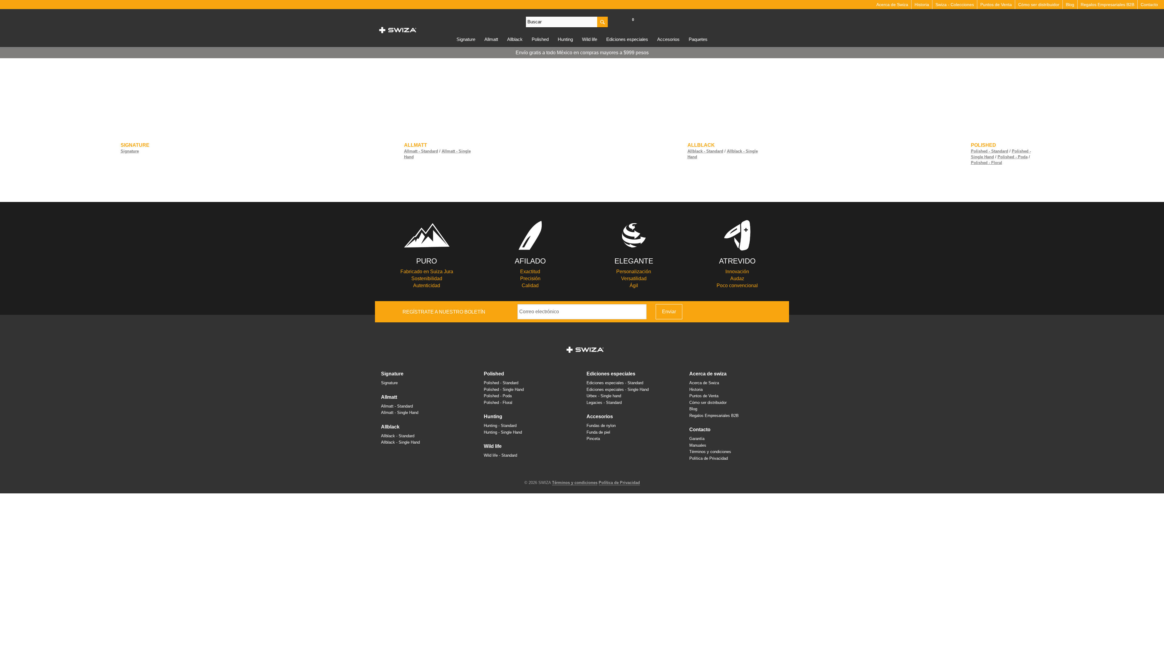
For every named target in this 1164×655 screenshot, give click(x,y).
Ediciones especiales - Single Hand (618, 389)
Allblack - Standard (705, 151)
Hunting (565, 39)
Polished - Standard (989, 151)
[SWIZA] (397, 29)
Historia (922, 4)
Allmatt (491, 39)
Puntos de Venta (996, 4)
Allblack (515, 39)
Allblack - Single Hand (400, 442)
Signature (466, 39)
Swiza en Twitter (770, 311)
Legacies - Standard (604, 402)
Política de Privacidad (708, 458)
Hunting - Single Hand (503, 432)
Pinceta (593, 438)
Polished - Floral (986, 162)
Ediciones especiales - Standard (615, 383)
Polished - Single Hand (504, 389)
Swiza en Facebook (752, 311)
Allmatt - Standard (421, 151)
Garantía (696, 438)
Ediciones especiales (627, 39)
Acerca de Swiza (892, 4)
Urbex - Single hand (604, 396)
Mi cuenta (620, 23)
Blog (1070, 4)
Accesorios (668, 39)
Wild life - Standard (500, 455)
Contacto (1149, 4)
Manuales (697, 445)
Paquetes (698, 39)
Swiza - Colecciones (954, 4)
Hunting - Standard (500, 425)
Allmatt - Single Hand (399, 412)
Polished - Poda (1013, 157)
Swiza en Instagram (761, 311)
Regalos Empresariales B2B (1107, 4)
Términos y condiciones (710, 451)
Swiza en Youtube (779, 311)
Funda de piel (598, 432)
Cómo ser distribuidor (1038, 4)
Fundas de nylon (601, 425)
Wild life (589, 39)
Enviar (669, 311)
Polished (540, 39)
